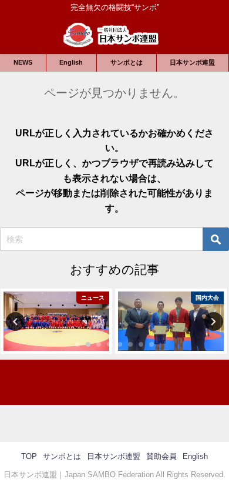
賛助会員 (161, 456)
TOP (29, 456)
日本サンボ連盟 (192, 62)
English (71, 62)
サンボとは (126, 62)
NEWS (23, 62)
